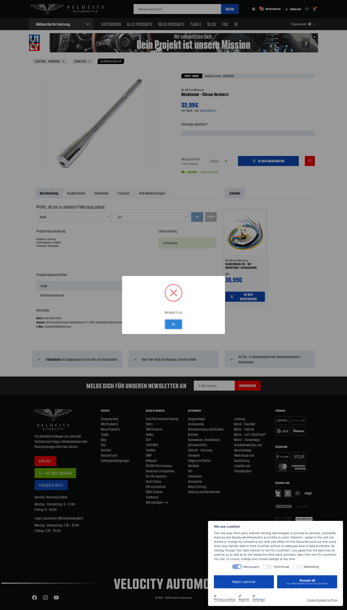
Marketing (311, 567)
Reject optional (243, 582)
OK (173, 324)
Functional (281, 567)
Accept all (307, 581)
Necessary (251, 567)
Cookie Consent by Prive (322, 599)
